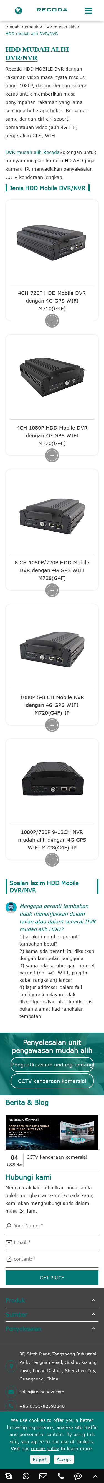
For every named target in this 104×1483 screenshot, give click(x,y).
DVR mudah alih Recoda (33, 152)
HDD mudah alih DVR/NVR (32, 33)
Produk (31, 26)
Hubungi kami (29, 1177)
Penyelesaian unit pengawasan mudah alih (52, 1046)
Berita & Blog (27, 1102)
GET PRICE (52, 1277)
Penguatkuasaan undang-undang (52, 1064)
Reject (40, 1459)
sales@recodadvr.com (41, 1391)
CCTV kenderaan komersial (52, 1081)
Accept (64, 1459)
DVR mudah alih (59, 26)
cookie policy (45, 1448)
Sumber (16, 1314)
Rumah (12, 26)
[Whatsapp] (26, 1476)
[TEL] (61, 1476)
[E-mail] (43, 1476)
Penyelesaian (24, 1328)
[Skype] (8, 1476)
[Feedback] (78, 1476)
